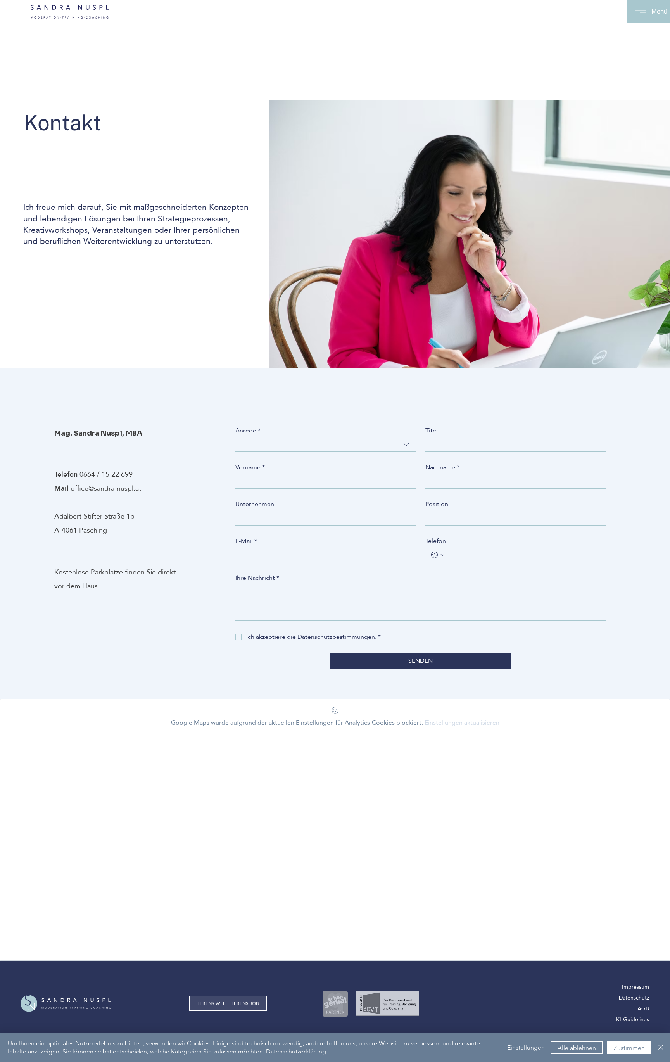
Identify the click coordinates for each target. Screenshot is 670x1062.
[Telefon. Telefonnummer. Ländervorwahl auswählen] (438, 555)
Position (436, 504)
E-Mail (246, 541)
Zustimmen (629, 1048)
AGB (643, 1008)
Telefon (435, 541)
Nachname (442, 467)
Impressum (635, 987)
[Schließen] (660, 1048)
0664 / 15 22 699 (106, 474)
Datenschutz (634, 997)
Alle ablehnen (577, 1048)
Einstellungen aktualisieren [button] (462, 722)
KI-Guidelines (632, 1019)
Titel (431, 430)
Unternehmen (254, 504)
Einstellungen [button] (526, 1047)
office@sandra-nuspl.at (106, 488)
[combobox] (325, 445)
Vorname (250, 467)
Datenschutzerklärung (296, 1051)
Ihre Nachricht (257, 578)
